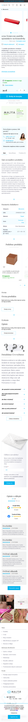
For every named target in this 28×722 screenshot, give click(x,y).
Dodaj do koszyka (15, 96)
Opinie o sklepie (14, 496)
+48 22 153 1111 (10, 136)
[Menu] (24, 5)
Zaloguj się (9, 483)
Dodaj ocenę (7, 309)
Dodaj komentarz (8, 333)
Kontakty (5, 631)
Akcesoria (21, 209)
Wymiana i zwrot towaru (9, 654)
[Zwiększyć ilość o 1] (24, 90)
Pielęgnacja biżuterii (8, 684)
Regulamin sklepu (8, 664)
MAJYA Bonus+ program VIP (11, 640)
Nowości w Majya (8, 644)
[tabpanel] (12, 21)
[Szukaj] (9, 5)
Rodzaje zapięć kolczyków (10, 674)
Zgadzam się (14, 717)
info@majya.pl (9, 140)
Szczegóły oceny (21, 41)
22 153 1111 (11, 697)
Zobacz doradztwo (14, 418)
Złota (22, 222)
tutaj (17, 710)
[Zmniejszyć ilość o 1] (17, 90)
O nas (4, 634)
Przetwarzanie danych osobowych (12, 667)
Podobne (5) (22, 153)
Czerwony (20, 220)
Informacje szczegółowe (8, 71)
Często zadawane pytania (10, 680)
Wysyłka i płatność (8, 660)
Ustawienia (14, 713)
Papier (22, 216)
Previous (21, 285)
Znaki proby (6, 677)
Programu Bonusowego (20, 113)
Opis (4, 153)
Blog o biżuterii (7, 637)
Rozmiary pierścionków (9, 687)
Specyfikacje (12, 153)
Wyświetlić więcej (14, 588)
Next (24, 285)
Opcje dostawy (9, 85)
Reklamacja (6, 657)
